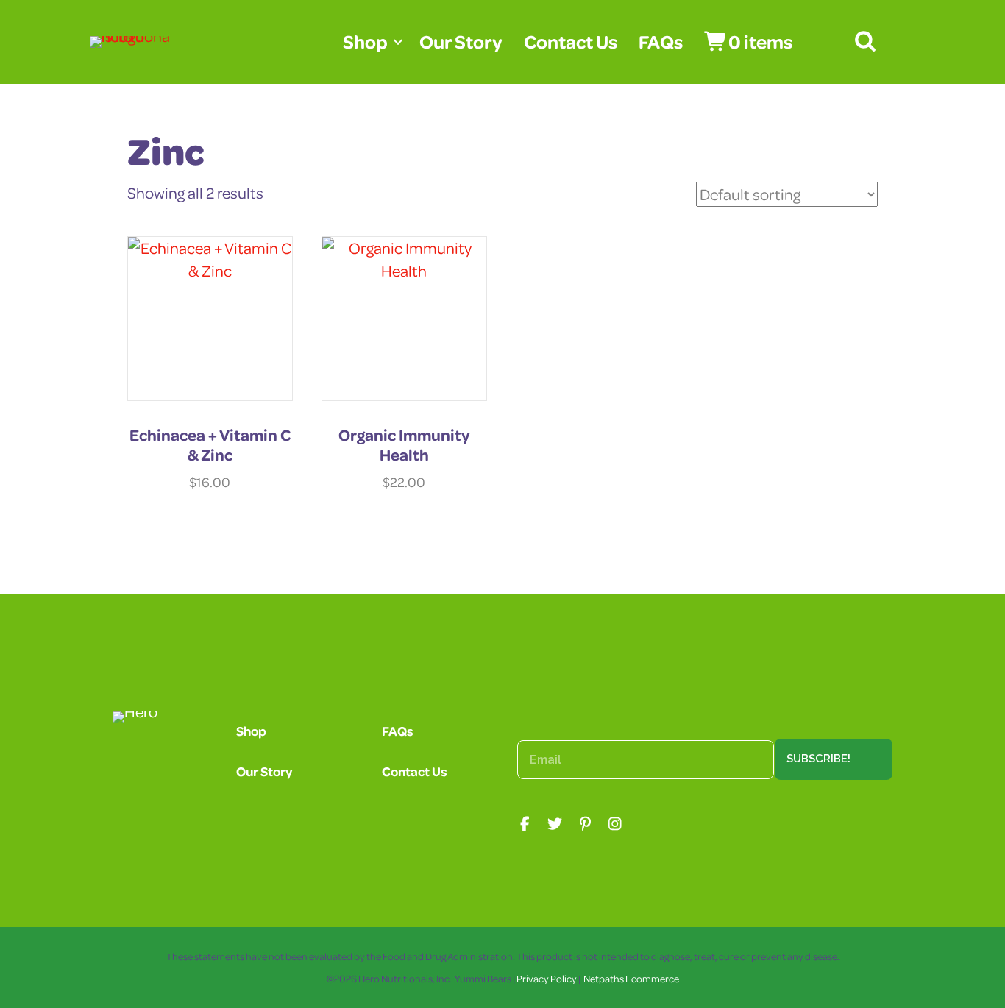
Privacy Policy (546, 978)
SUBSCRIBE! (818, 758)
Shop (365, 41)
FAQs (661, 41)
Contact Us (570, 41)
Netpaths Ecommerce (631, 978)
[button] (398, 42)
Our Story (460, 41)
